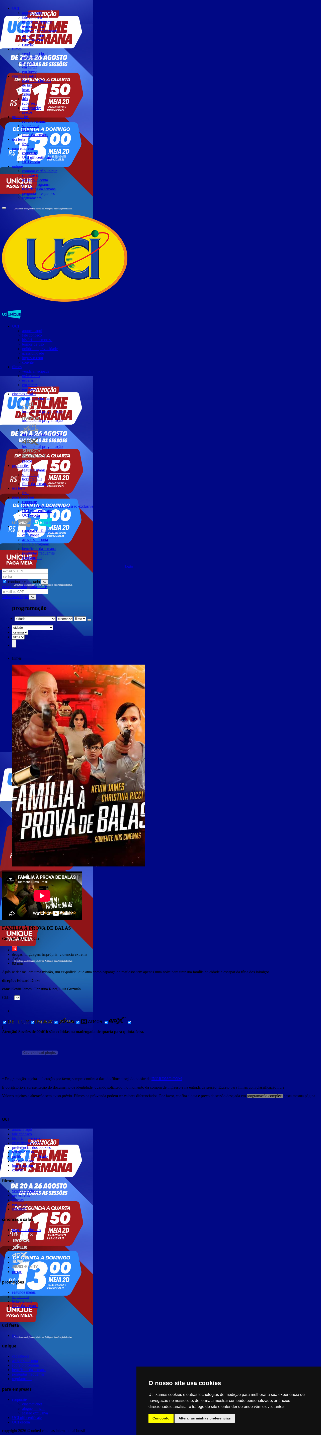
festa (25, 144)
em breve (29, 71)
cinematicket (32, 506)
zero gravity (31, 108)
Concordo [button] (161, 1418)
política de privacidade (40, 31)
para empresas (23, 148)
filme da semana (35, 135)
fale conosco (32, 17)
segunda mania (34, 121)
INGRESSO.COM (166, 1079)
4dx (25, 99)
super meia (30, 126)
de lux (27, 85)
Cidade (7, 997)
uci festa (18, 139)
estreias (28, 62)
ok (44, 582)
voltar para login (15, 597)
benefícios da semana (39, 189)
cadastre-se (30, 175)
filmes (17, 49)
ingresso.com (32, 40)
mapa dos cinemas (36, 80)
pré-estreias (31, 58)
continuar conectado (23, 582)
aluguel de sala (54, 506)
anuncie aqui (32, 13)
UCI (15, 8)
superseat (29, 103)
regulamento (32, 198)
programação (52, 411)
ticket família (32, 130)
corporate (29, 153)
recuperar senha (14, 587)
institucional (31, 411)
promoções (20, 117)
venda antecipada (35, 53)
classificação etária (26, 1143)
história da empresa (37, 22)
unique (17, 166)
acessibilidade (33, 35)
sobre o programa (36, 184)
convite (28, 44)
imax (26, 90)
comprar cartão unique (39, 171)
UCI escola (31, 162)
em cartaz (29, 67)
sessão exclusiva (80, 506)
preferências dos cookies (31, 1147)
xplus (26, 94)
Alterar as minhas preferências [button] (205, 1418)
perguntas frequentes (38, 193)
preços (27, 112)
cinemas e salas (24, 76)
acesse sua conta (35, 180)
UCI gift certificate (37, 157)
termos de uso (33, 26)
